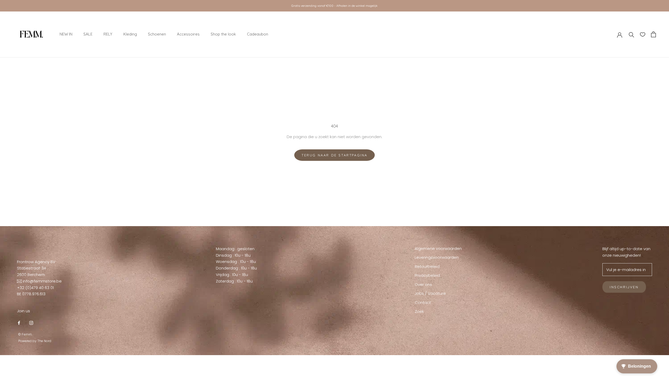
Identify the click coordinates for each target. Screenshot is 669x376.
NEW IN (66, 34)
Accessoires (188, 34)
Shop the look (223, 34)
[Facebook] (19, 323)
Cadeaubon (257, 34)
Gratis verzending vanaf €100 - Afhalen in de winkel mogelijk (334, 6)
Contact (423, 302)
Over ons (423, 284)
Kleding (130, 34)
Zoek (419, 311)
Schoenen (157, 34)
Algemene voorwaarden (438, 248)
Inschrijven (624, 287)
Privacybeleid (427, 275)
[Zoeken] (631, 34)
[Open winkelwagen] (653, 34)
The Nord (44, 341)
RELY (107, 34)
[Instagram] (31, 323)
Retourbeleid (427, 266)
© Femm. (25, 334)
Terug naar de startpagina (334, 155)
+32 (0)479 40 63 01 (35, 287)
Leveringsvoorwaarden (437, 257)
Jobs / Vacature (430, 293)
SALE (88, 34)
